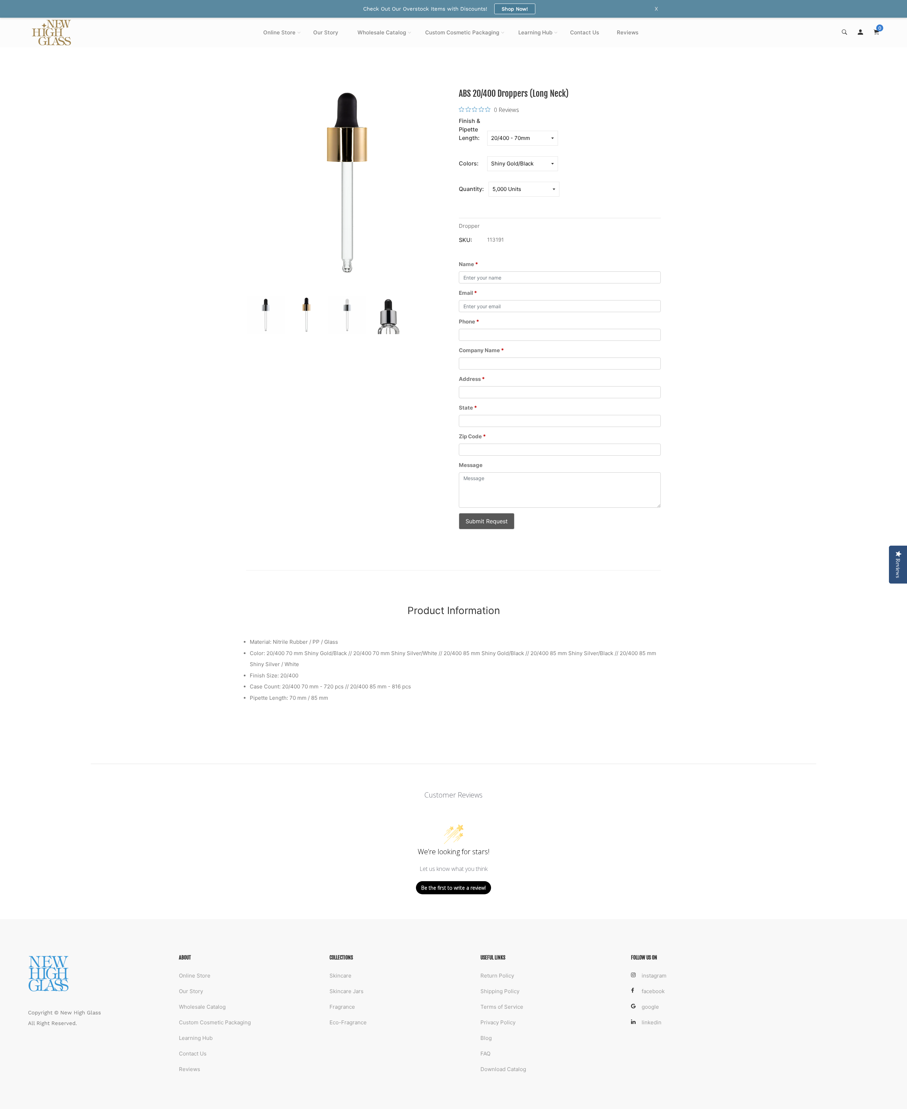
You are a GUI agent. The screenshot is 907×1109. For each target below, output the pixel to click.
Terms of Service (501, 1006)
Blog (486, 1038)
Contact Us (584, 32)
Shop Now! (515, 9)
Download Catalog (503, 1069)
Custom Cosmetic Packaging (462, 32)
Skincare (340, 975)
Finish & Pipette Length (469, 129)
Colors (468, 163)
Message (471, 465)
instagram (654, 975)
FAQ (485, 1053)
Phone (469, 321)
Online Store (279, 32)
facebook (653, 991)
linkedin (651, 1022)
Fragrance (342, 1006)
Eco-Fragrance (348, 1022)
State (468, 407)
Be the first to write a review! (453, 887)
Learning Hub (535, 32)
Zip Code (472, 436)
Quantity (470, 188)
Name (468, 264)
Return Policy (497, 975)
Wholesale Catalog (381, 32)
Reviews (627, 32)
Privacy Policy (498, 1022)
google (650, 1006)
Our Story (325, 32)
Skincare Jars (346, 991)
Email (468, 292)
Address (472, 379)
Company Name (481, 350)
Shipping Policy (499, 991)
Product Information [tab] (453, 610)
